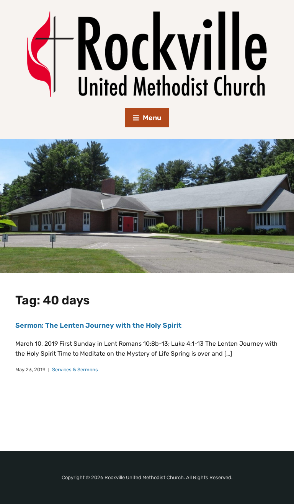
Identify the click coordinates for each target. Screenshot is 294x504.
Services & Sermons (75, 369)
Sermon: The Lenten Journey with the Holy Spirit (98, 325)
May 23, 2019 (30, 369)
